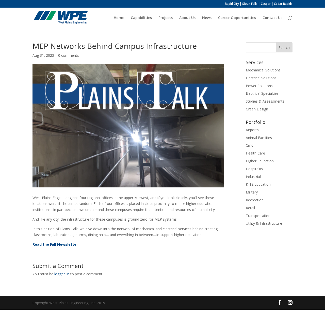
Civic (249, 145)
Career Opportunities (237, 18)
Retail (250, 207)
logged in (61, 274)
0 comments (68, 55)
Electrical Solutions (261, 77)
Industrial (253, 176)
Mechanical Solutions (263, 70)
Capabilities (141, 18)
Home (119, 18)
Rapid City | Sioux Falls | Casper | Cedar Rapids (258, 4)
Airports (252, 129)
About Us (187, 18)
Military (252, 192)
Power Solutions (259, 85)
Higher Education (260, 161)
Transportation (258, 215)
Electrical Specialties (262, 93)
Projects (165, 18)
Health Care (255, 153)
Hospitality (254, 168)
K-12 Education (258, 184)
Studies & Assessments (265, 101)
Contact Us (272, 18)
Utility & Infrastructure (264, 223)
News (207, 18)
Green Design (257, 109)
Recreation (255, 200)
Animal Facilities (259, 137)
